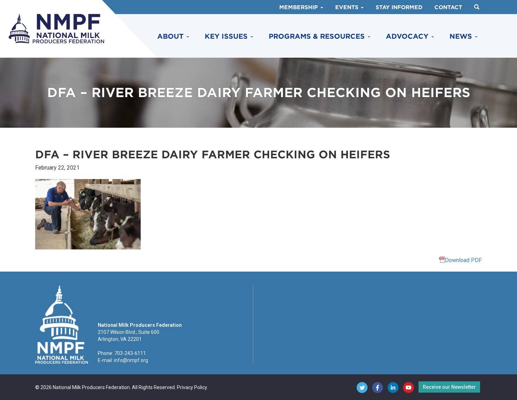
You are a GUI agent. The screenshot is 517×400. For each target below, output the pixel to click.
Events (347, 7)
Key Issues (227, 36)
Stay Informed (399, 7)
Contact (448, 7)
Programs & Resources (318, 36)
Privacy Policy (192, 387)
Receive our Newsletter (449, 387)
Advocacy (408, 36)
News (461, 36)
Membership (299, 7)
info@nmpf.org (131, 360)
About (171, 36)
